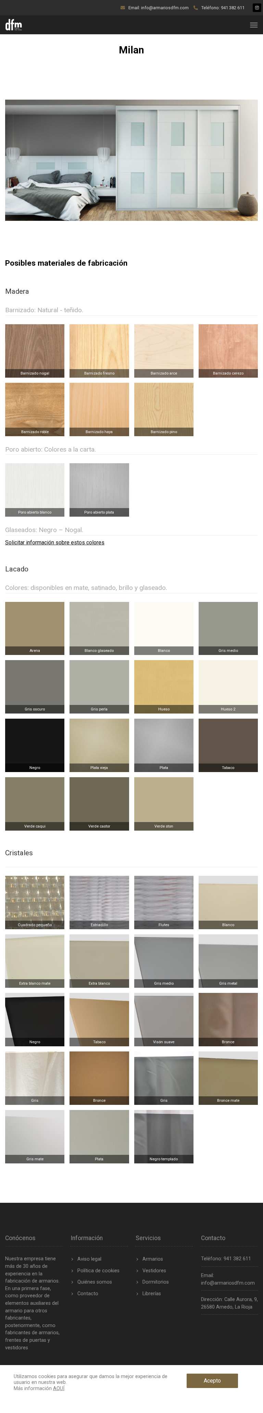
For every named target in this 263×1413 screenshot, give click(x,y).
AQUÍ (58, 1388)
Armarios (152, 1259)
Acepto (212, 1380)
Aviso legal (89, 1259)
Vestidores (154, 1271)
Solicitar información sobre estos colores (54, 542)
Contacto (87, 1294)
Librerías (151, 1294)
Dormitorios (155, 1282)
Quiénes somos (94, 1282)
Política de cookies (98, 1271)
